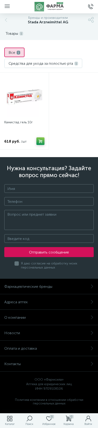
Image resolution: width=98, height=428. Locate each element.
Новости (12, 333)
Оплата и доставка (20, 348)
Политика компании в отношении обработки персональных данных (49, 401)
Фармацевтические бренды (28, 286)
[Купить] (40, 141)
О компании (15, 317)
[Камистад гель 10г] (24, 97)
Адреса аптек (16, 302)
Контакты (12, 364)
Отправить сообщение (49, 252)
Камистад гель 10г (18, 122)
